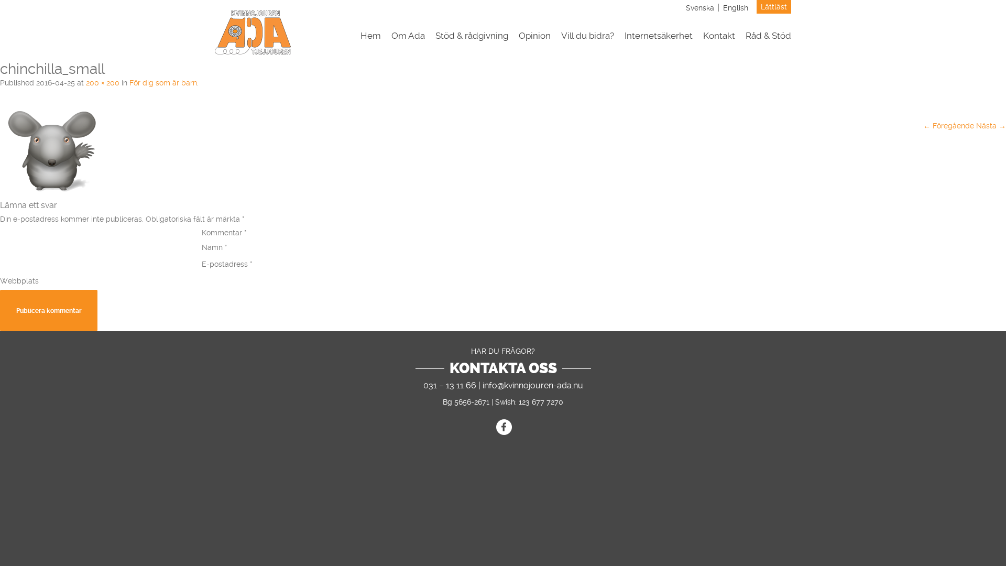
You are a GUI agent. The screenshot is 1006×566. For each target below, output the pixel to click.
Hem (370, 36)
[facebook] (504, 427)
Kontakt (719, 36)
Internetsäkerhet (659, 36)
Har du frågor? (503, 351)
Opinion (535, 36)
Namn (214, 247)
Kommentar (224, 232)
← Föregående (948, 126)
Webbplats (19, 281)
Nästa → (991, 126)
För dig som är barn (163, 83)
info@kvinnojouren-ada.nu (533, 385)
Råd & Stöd (768, 36)
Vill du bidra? (587, 36)
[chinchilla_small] (52, 192)
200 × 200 (102, 83)
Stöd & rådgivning (471, 36)
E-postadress (227, 264)
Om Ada (408, 36)
